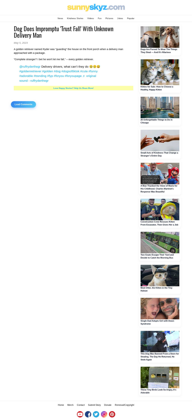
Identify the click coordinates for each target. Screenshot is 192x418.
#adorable (26, 75)
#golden (47, 71)
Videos (90, 18)
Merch (70, 405)
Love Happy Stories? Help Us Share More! (73, 88)
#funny (93, 71)
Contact (81, 405)
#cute (84, 71)
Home (61, 405)
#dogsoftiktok (70, 71)
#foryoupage (73, 75)
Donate (107, 405)
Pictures (109, 18)
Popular (130, 18)
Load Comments (23, 104)
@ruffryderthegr (29, 66)
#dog (57, 71)
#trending (40, 75)
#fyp (50, 75)
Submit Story (94, 405)
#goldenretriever (30, 71)
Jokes (120, 18)
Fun (99, 18)
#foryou (59, 75)
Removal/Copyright (124, 405)
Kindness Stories (75, 18)
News (60, 18)
